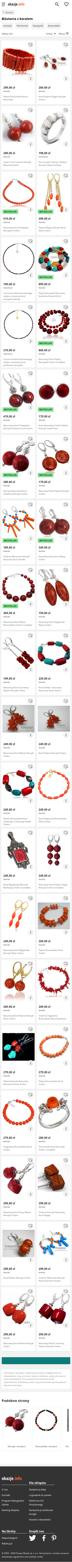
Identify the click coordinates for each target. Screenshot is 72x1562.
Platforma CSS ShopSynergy (36, 1502)
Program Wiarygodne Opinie (13, 1502)
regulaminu (18, 1556)
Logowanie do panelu (40, 1495)
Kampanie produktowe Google (41, 1512)
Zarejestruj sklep (37, 1489)
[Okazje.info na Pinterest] (54, 1538)
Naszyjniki (38, 25)
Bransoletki (54, 25)
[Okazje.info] (17, 4)
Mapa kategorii (9, 1537)
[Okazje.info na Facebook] (43, 1538)
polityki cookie (36, 1556)
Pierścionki (22, 25)
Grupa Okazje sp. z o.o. (27, 1553)
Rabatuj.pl (7, 1543)
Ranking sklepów (10, 1510)
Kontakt (6, 1495)
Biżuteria (9, 12)
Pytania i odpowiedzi (40, 1519)
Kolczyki (7, 25)
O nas (5, 1489)
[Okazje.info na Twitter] (32, 1538)
